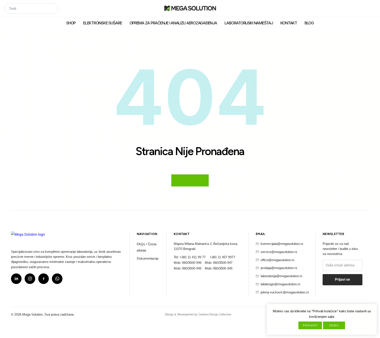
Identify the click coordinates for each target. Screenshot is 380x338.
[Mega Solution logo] (28, 237)
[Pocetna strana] (190, 8)
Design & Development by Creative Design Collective (198, 314)
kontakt (288, 23)
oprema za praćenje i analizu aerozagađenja (173, 23)
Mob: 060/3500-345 (218, 268)
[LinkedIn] (16, 278)
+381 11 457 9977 (222, 257)
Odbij (334, 325)
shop (71, 23)
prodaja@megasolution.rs (279, 268)
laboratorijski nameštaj (249, 23)
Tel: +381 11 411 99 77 (190, 257)
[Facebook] (43, 278)
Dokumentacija (147, 258)
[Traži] (53, 9)
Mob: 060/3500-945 (187, 268)
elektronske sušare (102, 23)
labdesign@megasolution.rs (280, 284)
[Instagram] (30, 278)
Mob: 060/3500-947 (218, 262)
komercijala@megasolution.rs (282, 244)
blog (309, 23)
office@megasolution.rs (277, 260)
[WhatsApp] (57, 278)
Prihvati (310, 325)
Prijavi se (342, 279)
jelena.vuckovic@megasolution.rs (285, 292)
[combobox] (31, 8)
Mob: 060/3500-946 (187, 262)
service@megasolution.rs (279, 252)
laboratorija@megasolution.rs (281, 276)
